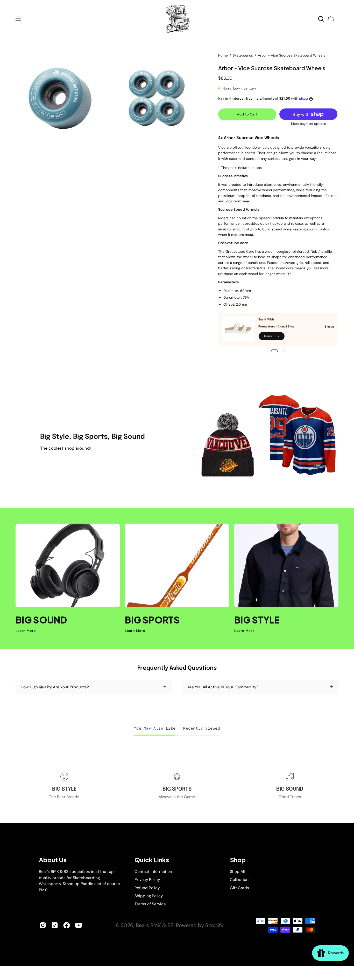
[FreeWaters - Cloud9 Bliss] (238, 329)
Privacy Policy (147, 879)
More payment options (308, 123)
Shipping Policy (148, 896)
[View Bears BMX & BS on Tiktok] (55, 925)
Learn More (26, 631)
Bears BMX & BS (155, 925)
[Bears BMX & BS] (177, 18)
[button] (321, 19)
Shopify (214, 925)
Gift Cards (239, 887)
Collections (240, 879)
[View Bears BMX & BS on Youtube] (78, 925)
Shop (238, 860)
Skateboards (243, 55)
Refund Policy (147, 887)
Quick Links (151, 860)
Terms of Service (150, 904)
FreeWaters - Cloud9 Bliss (276, 326)
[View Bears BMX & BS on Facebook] (66, 925)
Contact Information (153, 871)
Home (223, 55)
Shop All (237, 871)
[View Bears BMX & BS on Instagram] (43, 925)
